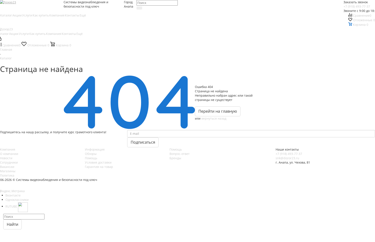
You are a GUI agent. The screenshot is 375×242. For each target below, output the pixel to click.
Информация (95, 149)
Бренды (175, 158)
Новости (6, 158)
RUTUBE (11, 206)
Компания (7, 149)
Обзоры (91, 154)
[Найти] (139, 8)
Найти (12, 224)
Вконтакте (13, 195)
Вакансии (7, 167)
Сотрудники (9, 162)
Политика (7, 175)
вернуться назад (213, 118)
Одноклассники (17, 200)
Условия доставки (98, 162)
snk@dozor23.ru (287, 158)
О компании (9, 154)
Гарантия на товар (99, 167)
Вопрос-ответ (179, 154)
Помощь (91, 158)
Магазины (7, 171)
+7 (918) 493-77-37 (357, 6)
